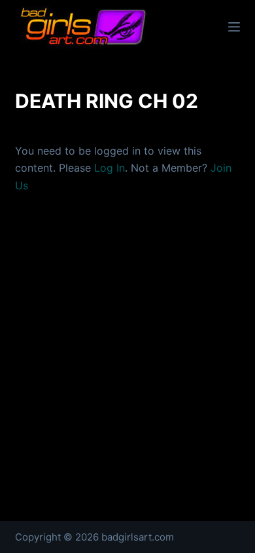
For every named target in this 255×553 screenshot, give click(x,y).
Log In (109, 167)
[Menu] (234, 27)
